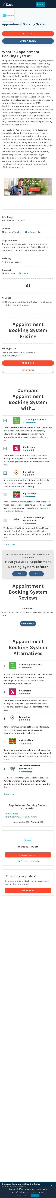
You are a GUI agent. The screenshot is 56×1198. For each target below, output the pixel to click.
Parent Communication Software (21, 817)
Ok (35, 1195)
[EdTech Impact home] (8, 4)
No (36, 573)
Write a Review (28, 623)
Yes (19, 573)
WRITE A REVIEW (28, 41)
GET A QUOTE (28, 370)
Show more (9, 544)
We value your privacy (30, 861)
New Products (11, 813)
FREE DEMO (28, 33)
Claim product (28, 890)
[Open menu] (50, 4)
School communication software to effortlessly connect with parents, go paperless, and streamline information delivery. (26, 730)
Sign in (40, 4)
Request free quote (27, 855)
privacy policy (23, 1195)
